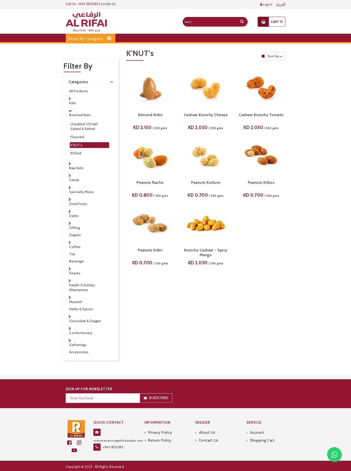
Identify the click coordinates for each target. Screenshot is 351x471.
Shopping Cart (262, 440)
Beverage (76, 261)
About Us (207, 432)
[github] (81, 442)
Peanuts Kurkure (205, 182)
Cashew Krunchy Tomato (261, 115)
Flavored (77, 137)
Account (257, 432)
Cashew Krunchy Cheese (206, 115)
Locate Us (108, 4)
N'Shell (75, 153)
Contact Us (208, 440)
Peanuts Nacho (150, 182)
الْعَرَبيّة (280, 4)
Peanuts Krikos (261, 182)
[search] (241, 21)
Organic (75, 235)
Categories (78, 82)
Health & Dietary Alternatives (82, 287)
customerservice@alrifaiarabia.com (118, 440)
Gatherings (77, 345)
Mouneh (75, 302)
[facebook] (72, 442)
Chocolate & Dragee (85, 321)
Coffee (74, 247)
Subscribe (158, 397)
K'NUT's (76, 145)
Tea (72, 254)
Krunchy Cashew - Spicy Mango (205, 252)
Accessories (79, 352)
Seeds (74, 180)
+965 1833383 (112, 447)
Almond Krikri (150, 115)
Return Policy (159, 440)
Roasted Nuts (79, 115)
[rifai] (76, 428)
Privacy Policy (160, 432)
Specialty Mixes (81, 192)
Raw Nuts (76, 168)
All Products (78, 91)
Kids (72, 103)
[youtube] (76, 450)
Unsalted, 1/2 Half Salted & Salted (84, 126)
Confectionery (80, 333)
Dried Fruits (78, 204)
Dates (74, 216)
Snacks (74, 273)
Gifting (74, 228)
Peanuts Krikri (150, 250)
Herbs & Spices (81, 309)
